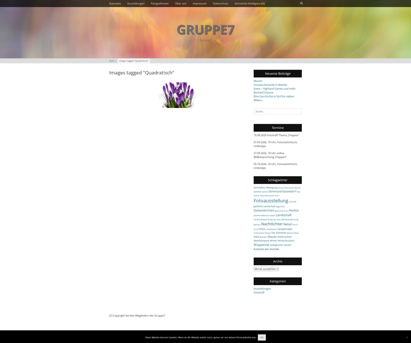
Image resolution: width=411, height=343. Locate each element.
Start (112, 60)
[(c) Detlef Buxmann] (178, 95)
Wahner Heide (293, 233)
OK (261, 337)
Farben (256, 196)
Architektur (260, 187)
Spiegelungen (285, 228)
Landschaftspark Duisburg (264, 219)
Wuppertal (261, 245)
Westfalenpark (261, 240)
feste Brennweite (267, 196)
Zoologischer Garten (280, 244)
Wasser (272, 236)
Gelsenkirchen (264, 210)
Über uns (180, 3)
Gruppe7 (205, 29)
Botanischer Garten (286, 188)
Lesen (278, 219)
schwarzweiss (271, 229)
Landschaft (284, 215)
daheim (265, 192)
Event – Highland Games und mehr (275, 88)
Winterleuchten (286, 240)
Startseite (115, 3)
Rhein (262, 228)
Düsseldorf (289, 191)
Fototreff (292, 202)
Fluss (277, 196)
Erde (298, 192)
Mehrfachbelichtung (289, 219)
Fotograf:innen (160, 3)
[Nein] (407, 337)
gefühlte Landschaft (264, 206)
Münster (257, 225)
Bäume (298, 188)
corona (257, 191)
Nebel (287, 224)
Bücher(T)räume (263, 92)
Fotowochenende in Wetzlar (270, 85)
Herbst (294, 210)
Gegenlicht (280, 206)
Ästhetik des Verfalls (266, 249)
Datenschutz (220, 3)
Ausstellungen (135, 3)
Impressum (200, 3)
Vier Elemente (278, 232)
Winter (273, 240)
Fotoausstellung (271, 200)
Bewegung (272, 187)
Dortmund (275, 191)
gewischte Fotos (281, 211)
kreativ (272, 215)
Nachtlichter (272, 223)
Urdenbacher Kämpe (262, 233)
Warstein (263, 237)
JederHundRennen (261, 215)
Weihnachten (285, 236)
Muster (258, 81)
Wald (256, 236)
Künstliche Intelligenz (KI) (250, 3)
